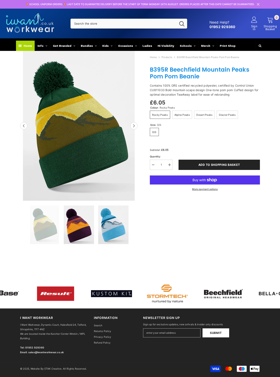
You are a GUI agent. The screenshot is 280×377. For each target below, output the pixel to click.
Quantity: (155, 156)
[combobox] (123, 24)
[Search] (129, 24)
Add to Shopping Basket (219, 164)
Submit (216, 333)
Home (153, 57)
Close (258, 4)
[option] (79, 126)
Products (167, 57)
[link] (35, 294)
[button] (23, 125)
